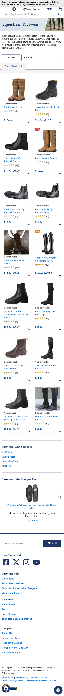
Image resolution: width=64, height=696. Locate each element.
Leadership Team (11, 638)
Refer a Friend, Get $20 (15, 647)
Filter (11, 57)
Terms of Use (7, 678)
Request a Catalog (12, 643)
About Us (7, 633)
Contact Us (8, 578)
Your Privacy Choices (14, 681)
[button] (59, 14)
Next (60, 497)
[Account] (14, 9)
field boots (7, 466)
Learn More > (32, 520)
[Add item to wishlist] (29, 122)
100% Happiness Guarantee (17, 618)
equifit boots (8, 452)
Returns (6, 609)
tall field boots (8, 457)
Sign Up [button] (52, 543)
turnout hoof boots (10, 461)
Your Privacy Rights (39, 678)
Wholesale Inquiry (12, 593)
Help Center (8, 604)
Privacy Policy (22, 678)
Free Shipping (9, 614)
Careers (52, 681)
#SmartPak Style (11, 652)
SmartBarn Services (13, 583)
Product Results (13, 66)
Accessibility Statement (37, 681)
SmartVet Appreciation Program (20, 588)
